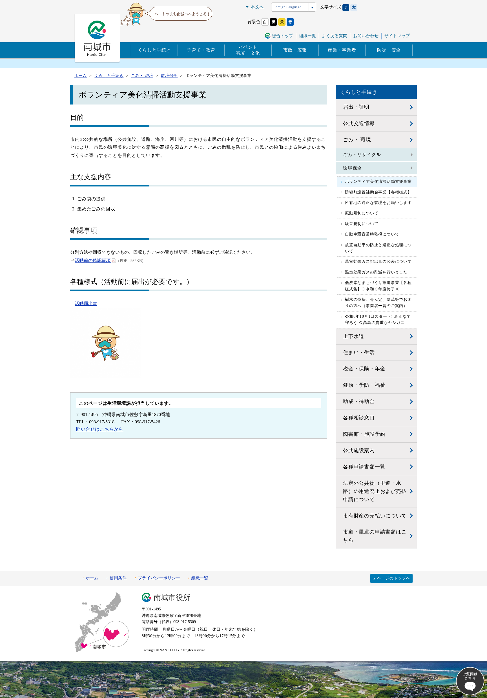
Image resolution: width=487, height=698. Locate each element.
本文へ (257, 7)
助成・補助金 (359, 401)
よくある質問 (334, 36)
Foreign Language (287, 7)
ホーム (92, 578)
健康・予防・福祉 (364, 385)
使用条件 (118, 578)
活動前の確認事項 (93, 260)
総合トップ (282, 36)
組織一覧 (307, 36)
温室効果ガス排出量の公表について (378, 261)
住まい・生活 (359, 352)
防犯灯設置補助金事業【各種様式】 (378, 192)
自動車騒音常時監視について (372, 234)
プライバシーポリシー (159, 578)
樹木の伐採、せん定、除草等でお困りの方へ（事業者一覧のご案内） (378, 302)
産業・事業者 (342, 50)
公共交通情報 (359, 123)
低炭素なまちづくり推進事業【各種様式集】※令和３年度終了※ (378, 286)
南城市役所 (172, 597)
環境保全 (352, 168)
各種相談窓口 (359, 418)
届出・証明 (356, 107)
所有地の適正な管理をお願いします (378, 203)
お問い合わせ (365, 36)
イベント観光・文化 (248, 50)
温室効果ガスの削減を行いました (376, 272)
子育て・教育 (201, 50)
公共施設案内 (359, 450)
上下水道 (353, 336)
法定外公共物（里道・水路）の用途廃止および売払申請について (375, 491)
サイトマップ (397, 36)
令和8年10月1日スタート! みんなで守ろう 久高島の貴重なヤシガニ (378, 319)
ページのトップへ (393, 578)
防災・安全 (389, 50)
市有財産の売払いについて (375, 516)
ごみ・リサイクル (362, 154)
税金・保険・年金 (364, 369)
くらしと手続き (154, 50)
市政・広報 (295, 50)
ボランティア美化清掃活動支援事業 (378, 181)
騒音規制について (361, 224)
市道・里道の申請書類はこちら (375, 536)
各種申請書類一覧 (364, 467)
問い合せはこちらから (99, 429)
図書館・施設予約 (364, 434)
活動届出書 (86, 303)
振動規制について (361, 213)
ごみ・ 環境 (357, 140)
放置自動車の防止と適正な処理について (378, 248)
